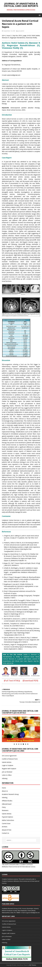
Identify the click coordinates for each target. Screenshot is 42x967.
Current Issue (6, 823)
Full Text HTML (12, 680)
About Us (5, 791)
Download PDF (30, 680)
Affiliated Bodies (7, 801)
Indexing (4, 778)
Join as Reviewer (7, 772)
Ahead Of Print (6, 830)
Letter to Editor (7, 775)
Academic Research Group (10, 794)
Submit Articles (6, 762)
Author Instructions (8, 820)
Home (4, 788)
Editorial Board (6, 804)
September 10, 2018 (9, 31)
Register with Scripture (9, 769)
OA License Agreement (9, 756)
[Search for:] (21, 840)
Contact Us (5, 833)
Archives (4, 827)
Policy (4, 807)
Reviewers (5, 810)
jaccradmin (21, 31)
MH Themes (32, 965)
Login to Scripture (7, 765)
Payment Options (7, 817)
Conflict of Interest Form (10, 759)
